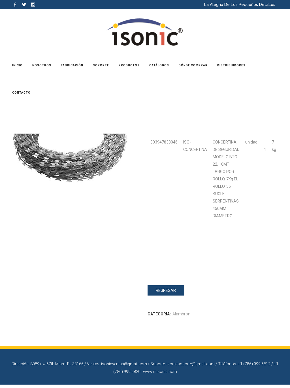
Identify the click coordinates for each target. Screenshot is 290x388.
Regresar (166, 290)
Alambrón (181, 314)
